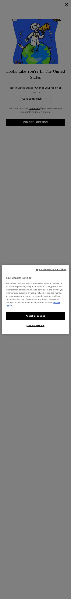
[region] (35, 299)
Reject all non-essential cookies (51, 269)
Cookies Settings (35, 325)
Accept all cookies (35, 316)
